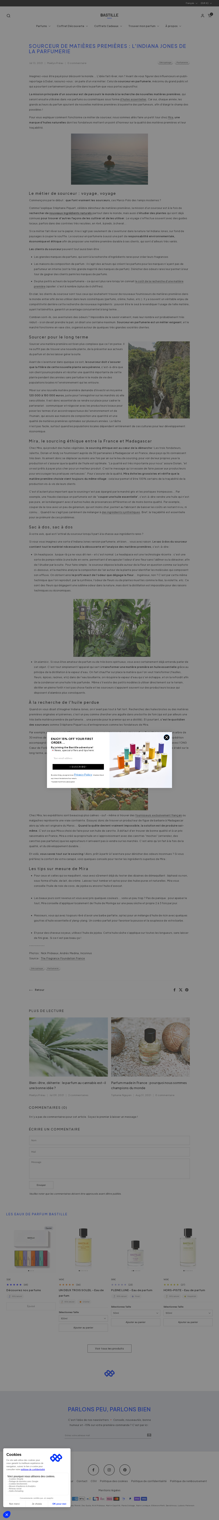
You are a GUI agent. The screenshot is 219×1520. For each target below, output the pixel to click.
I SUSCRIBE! (78, 766)
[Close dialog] (166, 737)
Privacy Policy (83, 774)
